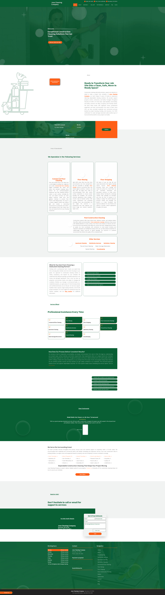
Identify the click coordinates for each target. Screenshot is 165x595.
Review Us (6, 592)
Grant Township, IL (53, 456)
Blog (116, 4)
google (73, 572)
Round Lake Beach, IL (95, 456)
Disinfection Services (95, 243)
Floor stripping (111, 185)
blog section (68, 291)
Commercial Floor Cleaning (104, 564)
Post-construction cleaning (97, 222)
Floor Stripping (101, 569)
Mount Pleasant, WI (67, 456)
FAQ (112, 4)
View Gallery (82, 474)
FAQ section (52, 365)
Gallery (93, 4)
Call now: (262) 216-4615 (55, 42)
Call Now (106, 129)
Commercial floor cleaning (62, 185)
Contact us (89, 468)
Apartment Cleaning (81, 243)
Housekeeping (101, 249)
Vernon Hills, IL (108, 456)
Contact (107, 4)
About (79, 4)
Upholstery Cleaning (109, 243)
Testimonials (100, 4)
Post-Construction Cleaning (104, 571)
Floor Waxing (101, 567)
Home (75, 4)
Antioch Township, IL (81, 456)
